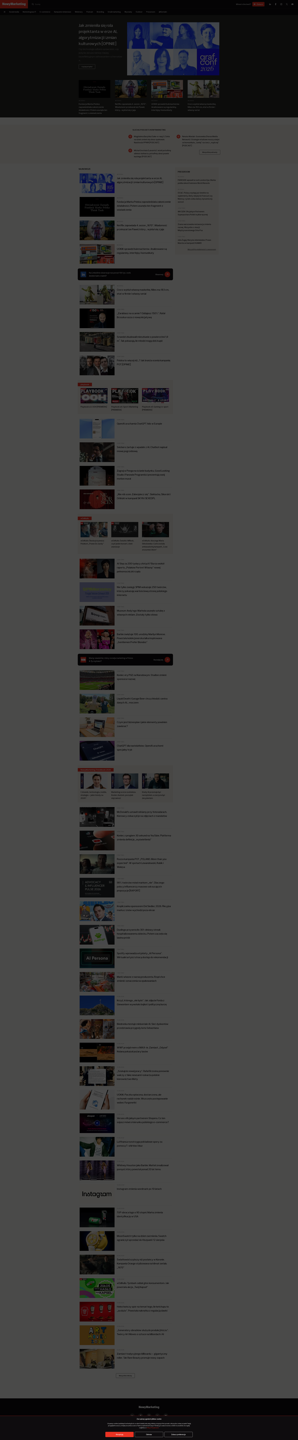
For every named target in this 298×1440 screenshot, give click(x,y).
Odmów (149, 1434)
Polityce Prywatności (153, 1427)
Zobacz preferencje (178, 1434)
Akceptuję (119, 1434)
